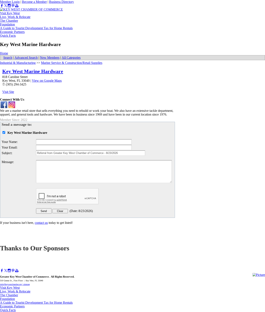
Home (4, 53)
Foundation (7, 24)
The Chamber (9, 20)
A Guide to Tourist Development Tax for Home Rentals (36, 28)
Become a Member (34, 2)
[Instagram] (9, 5)
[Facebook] (2, 5)
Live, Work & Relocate (15, 17)
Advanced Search (26, 57)
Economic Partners (12, 32)
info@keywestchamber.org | (11, 284)
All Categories (71, 57)
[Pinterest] (13, 5)
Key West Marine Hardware (32, 71)
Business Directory (61, 2)
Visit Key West (10, 13)
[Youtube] (16, 5)
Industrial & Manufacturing (18, 63)
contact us (41, 222)
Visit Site (8, 92)
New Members (49, 57)
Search (7, 57)
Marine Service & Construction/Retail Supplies (71, 63)
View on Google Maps (47, 80)
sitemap (26, 284)
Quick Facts (8, 35)
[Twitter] (5, 5)
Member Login (10, 2)
